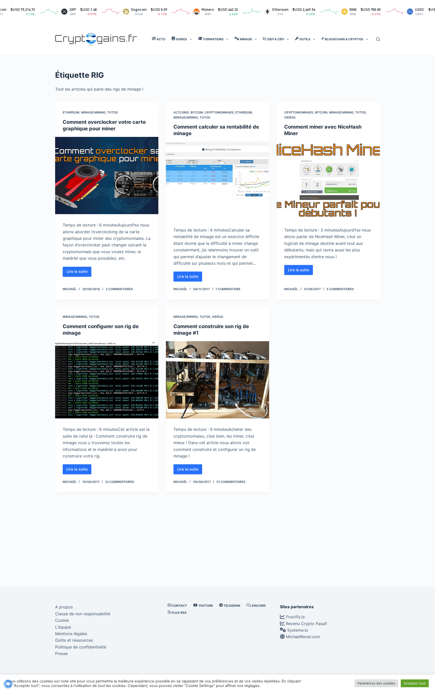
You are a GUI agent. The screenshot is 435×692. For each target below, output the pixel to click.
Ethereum (71, 112)
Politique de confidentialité (80, 646)
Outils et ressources (74, 640)
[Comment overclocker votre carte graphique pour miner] (106, 175)
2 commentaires (119, 289)
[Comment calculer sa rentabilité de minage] (217, 180)
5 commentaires (340, 289)
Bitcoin (197, 112)
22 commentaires (119, 482)
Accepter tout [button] (415, 683)
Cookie (62, 620)
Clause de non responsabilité (82, 613)
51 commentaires (230, 482)
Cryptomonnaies (219, 112)
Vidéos (290, 117)
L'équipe (63, 627)
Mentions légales (71, 633)
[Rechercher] (378, 39)
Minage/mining (93, 112)
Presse (61, 653)
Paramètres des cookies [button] (376, 683)
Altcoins (181, 112)
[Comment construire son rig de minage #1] (217, 380)
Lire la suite (78, 273)
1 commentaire (227, 289)
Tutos (112, 112)
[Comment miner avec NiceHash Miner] (328, 180)
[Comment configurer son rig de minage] (106, 380)
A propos (64, 606)
